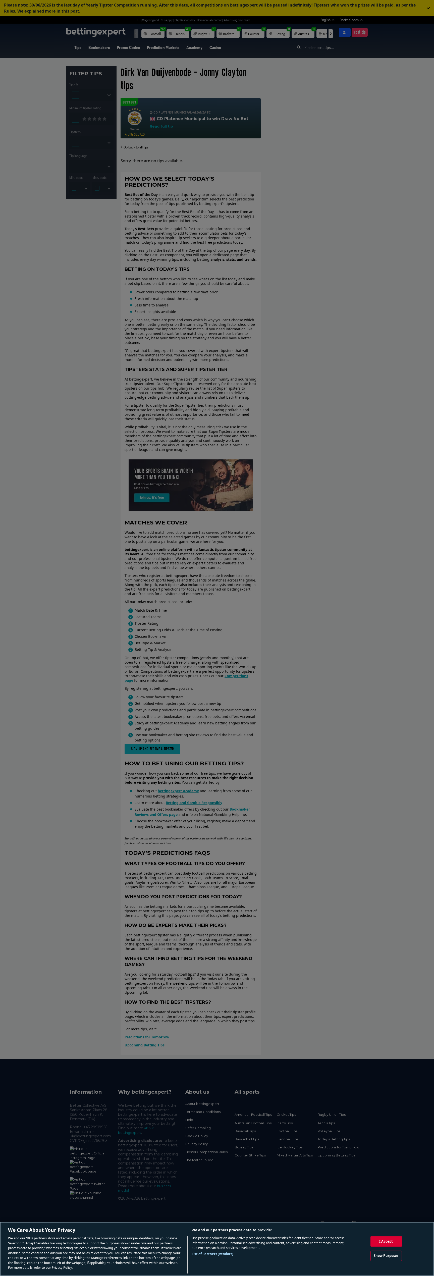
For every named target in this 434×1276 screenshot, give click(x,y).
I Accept (386, 1241)
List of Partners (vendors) (212, 1254)
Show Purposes (386, 1255)
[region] (217, 1249)
